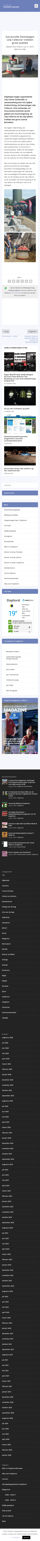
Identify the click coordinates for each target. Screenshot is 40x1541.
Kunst (4, 933)
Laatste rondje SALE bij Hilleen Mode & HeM (22, 825)
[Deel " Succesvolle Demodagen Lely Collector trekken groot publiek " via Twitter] (14, 281)
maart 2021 (6, 1381)
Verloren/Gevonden (11, 578)
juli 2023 (5, 1233)
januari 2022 (6, 1328)
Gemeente (6, 923)
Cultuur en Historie (9, 896)
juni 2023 (5, 1238)
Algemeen (17, 49)
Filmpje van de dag (9, 907)
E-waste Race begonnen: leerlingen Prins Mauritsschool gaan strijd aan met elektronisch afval (21, 782)
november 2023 (7, 1212)
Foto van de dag (8, 912)
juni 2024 (5, 1175)
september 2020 (8, 1413)
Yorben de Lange (12, 680)
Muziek (4, 949)
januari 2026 (6, 1074)
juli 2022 (5, 1297)
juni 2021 (5, 1365)
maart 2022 (6, 1318)
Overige (5, 960)
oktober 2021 (7, 1344)
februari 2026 (7, 1069)
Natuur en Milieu (8, 954)
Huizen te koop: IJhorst (12, 557)
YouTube (7, 526)
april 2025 (5, 1122)
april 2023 (5, 1249)
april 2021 (5, 1376)
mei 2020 (5, 1434)
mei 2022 (5, 1307)
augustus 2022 (7, 1291)
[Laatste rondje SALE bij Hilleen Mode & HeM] (4, 825)
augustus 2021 (7, 1355)
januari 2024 (6, 1201)
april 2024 (5, 1186)
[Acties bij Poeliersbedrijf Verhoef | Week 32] (4, 834)
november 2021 (7, 1339)
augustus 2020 (7, 1418)
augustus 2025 (7, 1101)
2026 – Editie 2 (10, 1500)
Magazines (6, 1489)
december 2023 (7, 1207)
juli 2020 (5, 1423)
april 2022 (5, 1312)
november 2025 (7, 1085)
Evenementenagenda (12, 510)
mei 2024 (5, 1180)
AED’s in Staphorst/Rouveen (12, 1468)
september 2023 (8, 1222)
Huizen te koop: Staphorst (14, 563)
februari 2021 (7, 1386)
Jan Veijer (9, 685)
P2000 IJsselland (10, 531)
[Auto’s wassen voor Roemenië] (4, 853)
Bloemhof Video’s (12, 652)
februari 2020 (7, 1450)
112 (3, 875)
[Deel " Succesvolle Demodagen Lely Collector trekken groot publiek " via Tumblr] (22, 281)
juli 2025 (5, 1106)
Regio (24, 49)
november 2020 (7, 1402)
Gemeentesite (9, 568)
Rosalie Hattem (12, 659)
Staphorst (35, 854)
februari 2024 (7, 1196)
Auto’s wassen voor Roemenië (19, 852)
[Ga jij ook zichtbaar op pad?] (20, 396)
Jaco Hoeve (10, 669)
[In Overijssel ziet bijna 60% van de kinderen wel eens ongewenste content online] (4, 793)
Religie (4, 981)
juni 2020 (5, 1429)
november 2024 (7, 1148)
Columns (5, 886)
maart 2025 (6, 1127)
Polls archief (6, 1511)
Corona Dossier (7, 891)
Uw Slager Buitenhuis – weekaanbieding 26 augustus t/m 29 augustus (22, 814)
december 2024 (7, 1143)
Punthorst (6, 970)
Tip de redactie (9, 573)
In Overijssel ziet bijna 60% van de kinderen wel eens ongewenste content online (23, 794)
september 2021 (8, 1349)
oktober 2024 (7, 1154)
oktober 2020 (7, 1407)
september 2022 (8, 1286)
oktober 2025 (7, 1090)
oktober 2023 (7, 1217)
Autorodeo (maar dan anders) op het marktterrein (19, 469)
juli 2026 (5, 1043)
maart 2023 (6, 1254)
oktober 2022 (7, 1281)
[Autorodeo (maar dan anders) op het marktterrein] (20, 456)
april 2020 (5, 1439)
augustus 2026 (7, 1037)
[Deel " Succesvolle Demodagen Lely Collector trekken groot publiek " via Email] (31, 281)
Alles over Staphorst (11, 584)
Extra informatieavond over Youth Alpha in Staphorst (21, 844)
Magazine (5, 939)
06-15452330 (15, 293)
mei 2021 (5, 1371)
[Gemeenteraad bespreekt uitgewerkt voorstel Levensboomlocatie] (20, 424)
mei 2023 (5, 1244)
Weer (4, 1521)
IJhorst (4, 928)
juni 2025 (5, 1111)
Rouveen (28, 854)
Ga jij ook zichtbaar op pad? (17, 408)
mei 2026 (5, 1053)
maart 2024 (6, 1191)
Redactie (20, 47)
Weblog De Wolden (11, 515)
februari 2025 (7, 1133)
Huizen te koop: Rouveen (13, 552)
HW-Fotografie (11, 691)
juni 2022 (5, 1302)
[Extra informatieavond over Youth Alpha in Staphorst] (4, 844)
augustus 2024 (7, 1164)
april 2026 (5, 1059)
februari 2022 (7, 1323)
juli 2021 (5, 1360)
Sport (4, 991)
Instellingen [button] (15, 1537)
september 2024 (8, 1159)
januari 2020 (6, 1455)
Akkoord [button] (26, 1537)
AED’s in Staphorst (11, 547)
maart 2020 (6, 1445)
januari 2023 (6, 1265)
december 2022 (7, 1270)
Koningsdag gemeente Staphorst (14, 1484)
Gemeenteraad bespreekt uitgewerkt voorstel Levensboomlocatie (16, 438)
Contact (5, 1479)
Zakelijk (5, 1018)
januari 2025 (6, 1138)
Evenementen (28, 786)
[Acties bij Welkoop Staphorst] (4, 805)
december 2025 (7, 1080)
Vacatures (6, 1007)
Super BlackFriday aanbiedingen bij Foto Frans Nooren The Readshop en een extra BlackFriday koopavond (20, 377)
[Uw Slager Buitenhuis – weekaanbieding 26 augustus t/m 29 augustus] (4, 813)
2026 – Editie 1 (10, 1495)
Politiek (5, 965)
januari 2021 (6, 1392)
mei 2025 (5, 1117)
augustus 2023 (7, 1228)
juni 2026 (5, 1048)
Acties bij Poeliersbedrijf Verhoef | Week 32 (21, 834)
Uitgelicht (5, 1002)
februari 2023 (7, 1259)
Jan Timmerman (12, 675)
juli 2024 (5, 1170)
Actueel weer (9, 541)
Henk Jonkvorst (12, 664)
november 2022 (7, 1275)
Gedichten (6, 917)
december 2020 (7, 1397)
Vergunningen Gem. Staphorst (15, 520)
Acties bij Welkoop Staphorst (19, 803)
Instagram (8, 536)
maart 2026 (6, 1064)
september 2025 (8, 1096)
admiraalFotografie (13, 657)
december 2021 (7, 1333)
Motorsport (6, 944)
